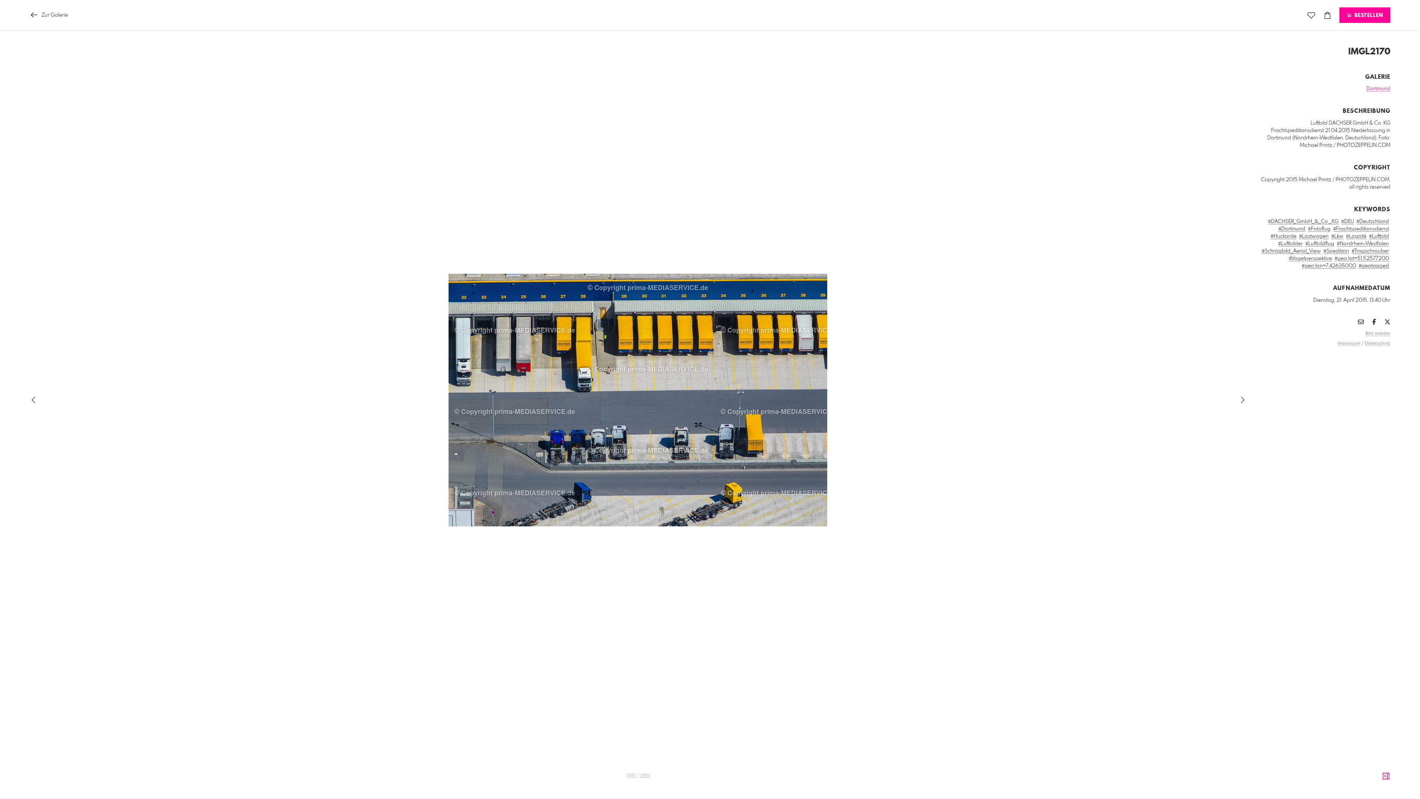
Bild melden (1378, 333)
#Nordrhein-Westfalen (1363, 243)
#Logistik (1356, 236)
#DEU (1347, 221)
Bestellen (1368, 15)
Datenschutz (1377, 343)
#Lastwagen (1314, 236)
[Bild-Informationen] (1386, 776)
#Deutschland (1372, 221)
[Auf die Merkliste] (1311, 15)
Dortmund (1378, 88)
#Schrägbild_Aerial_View (1291, 251)
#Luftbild (1379, 236)
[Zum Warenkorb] (1327, 15)
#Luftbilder (1290, 243)
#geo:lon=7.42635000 (1329, 266)
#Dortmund (1291, 229)
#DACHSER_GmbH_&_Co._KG (1303, 221)
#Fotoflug (1319, 229)
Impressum (1349, 343)
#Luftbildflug (1319, 243)
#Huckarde (1283, 236)
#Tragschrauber (1370, 251)
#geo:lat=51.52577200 (1362, 258)
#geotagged (1374, 266)
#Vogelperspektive (1310, 258)
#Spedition (1336, 251)
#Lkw (1337, 236)
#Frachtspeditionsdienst (1361, 229)
